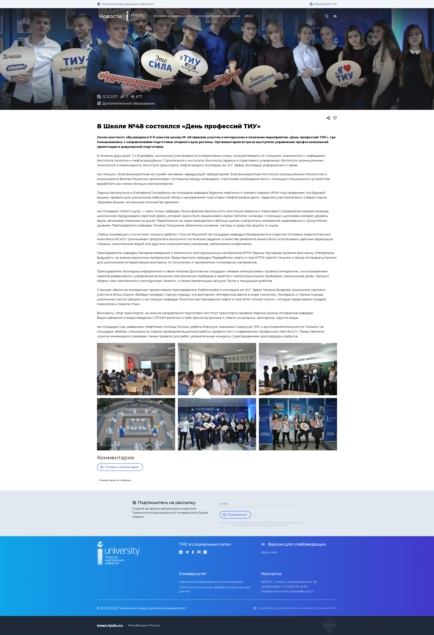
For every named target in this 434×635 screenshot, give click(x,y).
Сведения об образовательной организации (211, 581)
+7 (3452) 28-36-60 (295, 586)
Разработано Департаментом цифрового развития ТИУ (297, 608)
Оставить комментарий (122, 467)
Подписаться (237, 514)
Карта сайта (269, 552)
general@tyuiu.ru (302, 591)
